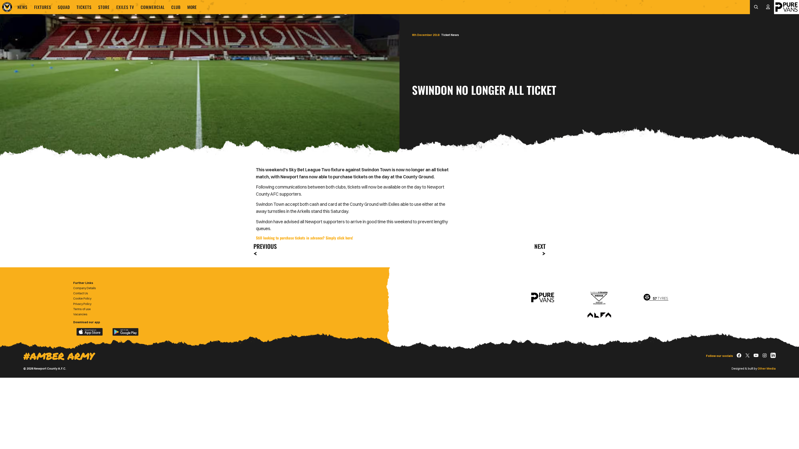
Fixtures (42, 7)
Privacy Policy (82, 304)
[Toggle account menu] (768, 7)
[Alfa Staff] (599, 315)
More (192, 7)
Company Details (84, 288)
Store (104, 7)
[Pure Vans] (786, 7)
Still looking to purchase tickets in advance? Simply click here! (304, 238)
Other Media (767, 368)
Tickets (84, 7)
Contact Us (80, 293)
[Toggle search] (756, 7)
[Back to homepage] (7, 7)
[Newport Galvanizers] (599, 297)
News (22, 7)
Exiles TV (125, 7)
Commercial (153, 7)
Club (176, 7)
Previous (263, 246)
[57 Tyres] (656, 297)
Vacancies (80, 314)
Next (540, 246)
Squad (64, 7)
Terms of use (82, 309)
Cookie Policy (82, 298)
